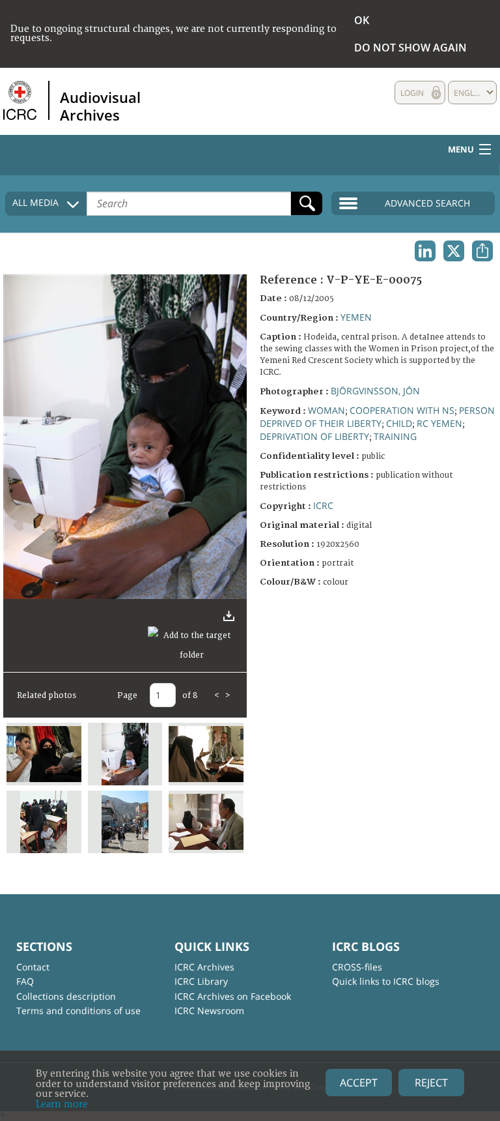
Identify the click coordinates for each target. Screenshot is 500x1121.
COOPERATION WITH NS (402, 410)
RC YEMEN (439, 423)
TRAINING (395, 436)
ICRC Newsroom (209, 1010)
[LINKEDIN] (425, 250)
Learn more (62, 1104)
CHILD (399, 423)
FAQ (25, 981)
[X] (453, 250)
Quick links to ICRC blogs (385, 981)
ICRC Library (201, 981)
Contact (32, 967)
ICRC (323, 505)
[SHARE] (482, 250)
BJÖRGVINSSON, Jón (375, 391)
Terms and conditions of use (78, 1010)
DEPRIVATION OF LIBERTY (314, 436)
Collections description (66, 996)
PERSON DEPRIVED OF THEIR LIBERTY (377, 416)
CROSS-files (357, 967)
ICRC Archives (204, 967)
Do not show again (410, 47)
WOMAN (326, 410)
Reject (431, 1082)
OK (361, 20)
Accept (359, 1082)
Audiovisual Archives (100, 105)
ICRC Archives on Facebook (232, 996)
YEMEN (356, 317)
